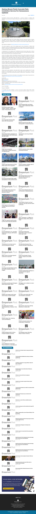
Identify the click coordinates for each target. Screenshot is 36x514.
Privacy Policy (15, 512)
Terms (11, 512)
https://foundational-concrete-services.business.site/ (14, 84)
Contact (24, 512)
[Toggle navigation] (23, 3)
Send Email (6, 80)
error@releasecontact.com (6, 90)
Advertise (20, 512)
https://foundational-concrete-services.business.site (20, 44)
